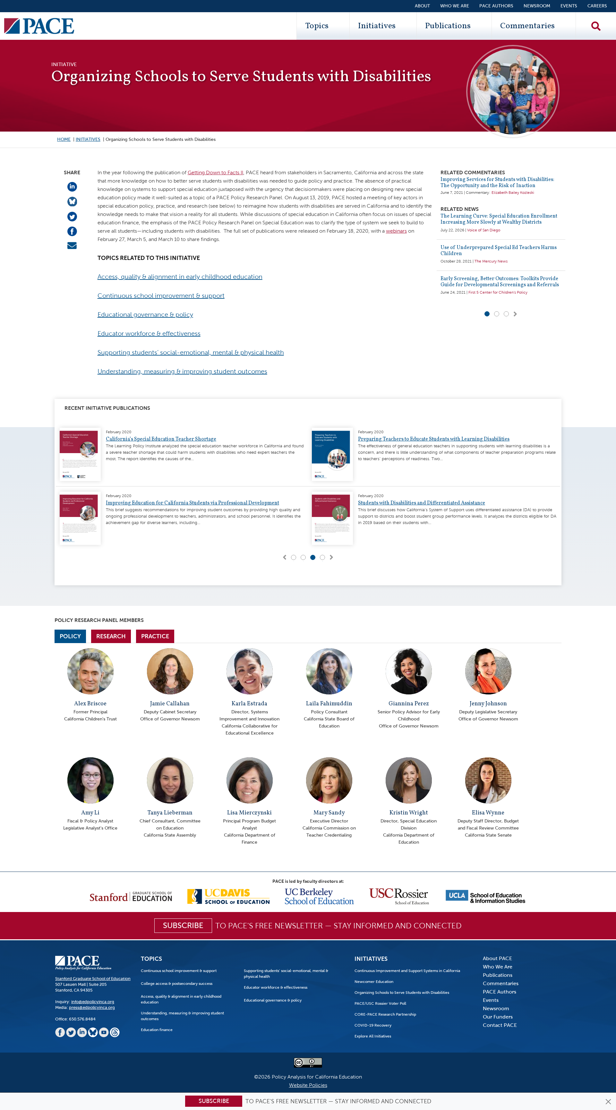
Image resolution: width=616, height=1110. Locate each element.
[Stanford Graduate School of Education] (131, 896)
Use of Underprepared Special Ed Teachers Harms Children (499, 250)
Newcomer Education (374, 981)
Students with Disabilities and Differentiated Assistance (421, 503)
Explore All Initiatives (373, 1036)
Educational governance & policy (145, 314)
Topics (317, 26)
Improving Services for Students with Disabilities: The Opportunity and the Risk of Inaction (497, 182)
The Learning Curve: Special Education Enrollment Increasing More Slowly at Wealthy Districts (499, 219)
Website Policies (308, 1085)
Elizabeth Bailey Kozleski (513, 192)
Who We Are (454, 6)
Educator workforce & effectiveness (149, 333)
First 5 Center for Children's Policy (497, 292)
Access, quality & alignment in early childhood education (180, 276)
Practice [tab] (155, 636)
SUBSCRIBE (183, 925)
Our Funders (498, 1017)
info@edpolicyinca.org (92, 1001)
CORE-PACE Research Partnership (385, 1014)
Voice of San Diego (483, 230)
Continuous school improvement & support (161, 295)
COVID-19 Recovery (373, 1025)
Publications (448, 26)
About (422, 6)
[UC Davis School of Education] (228, 896)
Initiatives (377, 26)
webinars (396, 231)
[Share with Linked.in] (72, 186)
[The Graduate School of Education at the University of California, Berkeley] (319, 896)
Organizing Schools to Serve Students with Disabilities (402, 992)
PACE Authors (496, 6)
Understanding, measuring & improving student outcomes (182, 371)
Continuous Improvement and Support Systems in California (407, 970)
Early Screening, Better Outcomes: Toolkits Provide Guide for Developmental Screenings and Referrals (500, 281)
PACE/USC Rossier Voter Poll (380, 1003)
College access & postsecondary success (176, 983)
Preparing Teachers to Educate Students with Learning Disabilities (433, 439)
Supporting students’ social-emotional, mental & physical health (191, 352)
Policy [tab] (70, 636)
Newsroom (537, 6)
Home (64, 139)
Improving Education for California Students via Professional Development (192, 503)
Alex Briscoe (90, 704)
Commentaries (527, 26)
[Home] (39, 26)
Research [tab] (111, 636)
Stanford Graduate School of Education (93, 978)
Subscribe (214, 1101)
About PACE (497, 958)
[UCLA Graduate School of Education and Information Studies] (485, 896)
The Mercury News (491, 261)
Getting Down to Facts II (215, 172)
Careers (597, 6)
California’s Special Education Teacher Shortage (161, 439)
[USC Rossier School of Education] (399, 896)
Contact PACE (500, 1025)
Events (568, 6)
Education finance (157, 1030)
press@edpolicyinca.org (92, 1007)
